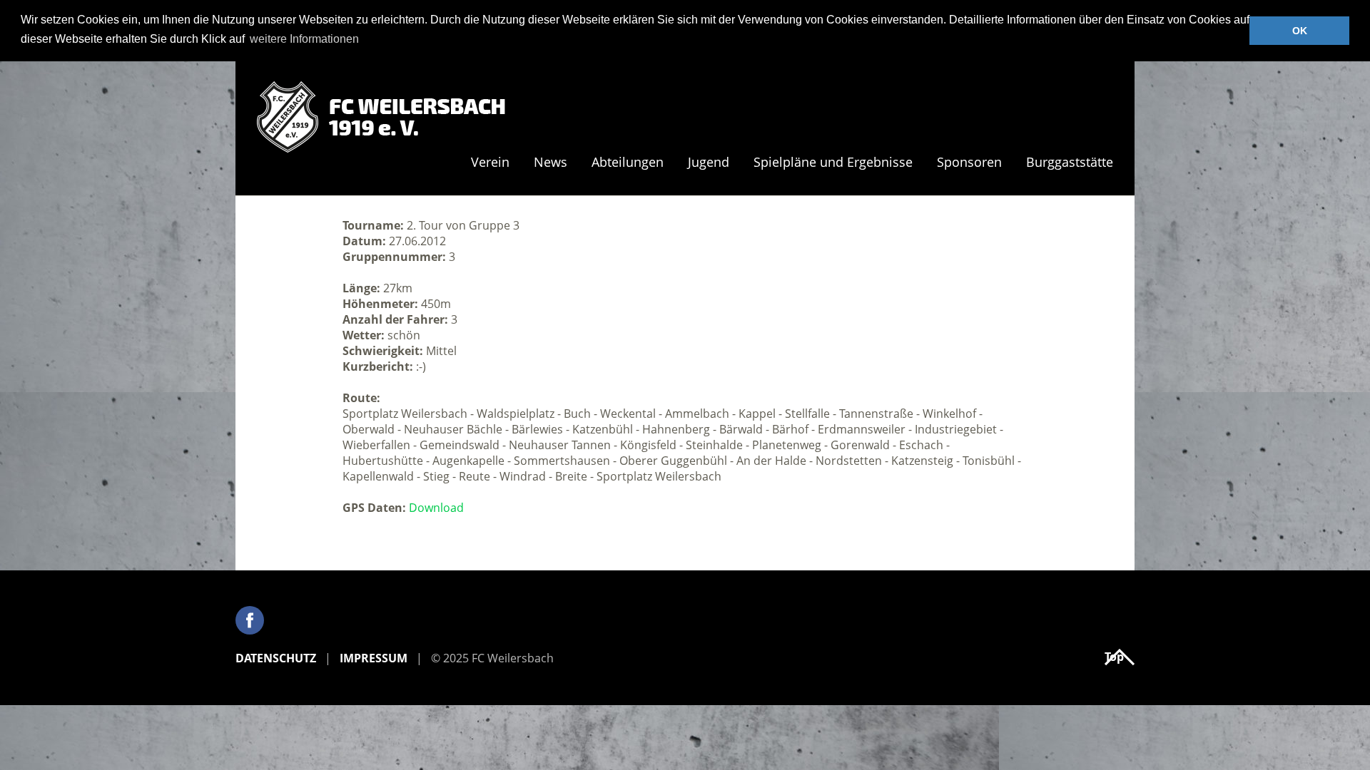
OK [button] (1299, 30)
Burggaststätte (1069, 162)
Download (436, 507)
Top (1114, 656)
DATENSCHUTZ (275, 658)
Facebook (249, 620)
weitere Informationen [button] (304, 39)
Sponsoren (969, 162)
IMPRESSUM (373, 658)
